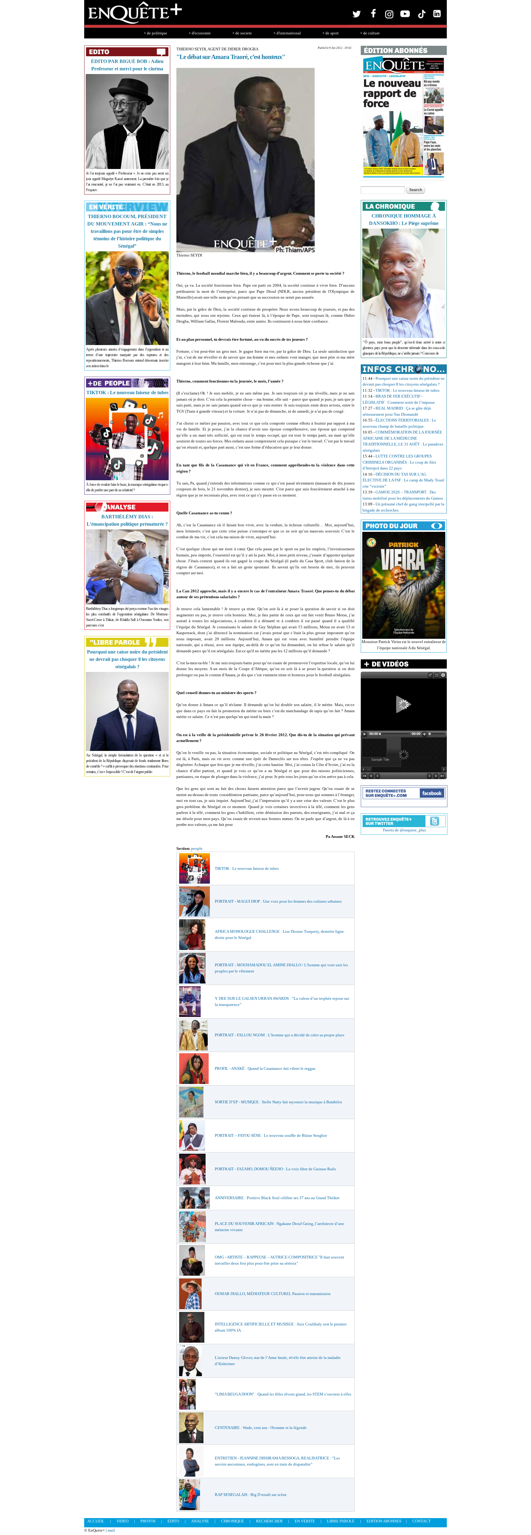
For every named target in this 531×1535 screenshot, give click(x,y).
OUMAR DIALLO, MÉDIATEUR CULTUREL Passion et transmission (273, 1293)
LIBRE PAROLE (341, 1521)
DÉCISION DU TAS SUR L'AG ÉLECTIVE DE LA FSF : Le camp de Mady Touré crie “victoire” (403, 480)
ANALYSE (200, 1521)
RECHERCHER (269, 1521)
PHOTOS (147, 1521)
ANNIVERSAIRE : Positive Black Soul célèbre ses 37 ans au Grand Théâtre (277, 1197)
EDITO (173, 1521)
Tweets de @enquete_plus (404, 830)
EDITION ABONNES (384, 1521)
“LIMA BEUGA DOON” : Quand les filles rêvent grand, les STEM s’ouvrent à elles (283, 1394)
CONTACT (421, 1521)
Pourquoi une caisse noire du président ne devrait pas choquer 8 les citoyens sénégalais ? (127, 659)
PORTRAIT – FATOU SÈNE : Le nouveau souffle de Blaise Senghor (271, 1135)
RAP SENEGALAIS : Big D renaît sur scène (251, 1494)
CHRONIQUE (232, 1521)
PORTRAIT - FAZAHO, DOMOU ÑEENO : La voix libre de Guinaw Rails (275, 1169)
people (197, 848)
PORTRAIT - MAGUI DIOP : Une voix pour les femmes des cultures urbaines (278, 901)
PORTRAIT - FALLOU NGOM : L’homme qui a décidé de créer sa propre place (279, 1035)
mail (111, 1530)
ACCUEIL (95, 1521)
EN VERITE (305, 1521)
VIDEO (122, 1521)
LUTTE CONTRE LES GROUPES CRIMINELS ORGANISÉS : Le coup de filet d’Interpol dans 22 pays (399, 462)
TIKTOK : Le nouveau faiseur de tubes (127, 392)
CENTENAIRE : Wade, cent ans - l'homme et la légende (261, 1427)
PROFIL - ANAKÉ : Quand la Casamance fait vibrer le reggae (265, 1068)
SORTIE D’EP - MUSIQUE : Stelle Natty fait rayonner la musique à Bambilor (278, 1102)
